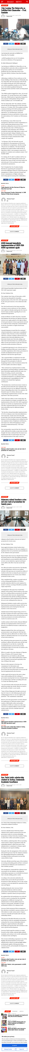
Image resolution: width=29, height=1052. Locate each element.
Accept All (14, 1045)
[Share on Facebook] (5, 44)
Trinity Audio (14, 49)
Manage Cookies (8, 1049)
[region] (14, 1043)
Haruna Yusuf (9, 16)
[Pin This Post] (17, 44)
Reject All (21, 1049)
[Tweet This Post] (11, 44)
